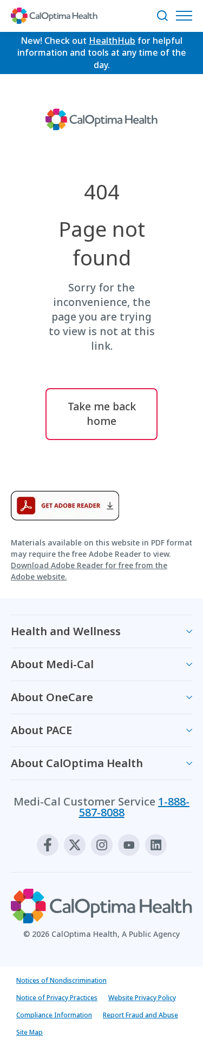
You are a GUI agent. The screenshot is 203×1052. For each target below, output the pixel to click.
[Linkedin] (156, 845)
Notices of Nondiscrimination (61, 980)
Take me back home (102, 413)
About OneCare (52, 697)
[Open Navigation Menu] (187, 15)
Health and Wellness (66, 631)
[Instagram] (102, 845)
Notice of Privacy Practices (56, 997)
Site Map (29, 1032)
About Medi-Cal (52, 664)
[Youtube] (129, 845)
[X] (75, 845)
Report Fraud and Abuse (140, 1015)
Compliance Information (54, 1015)
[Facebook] (47, 845)
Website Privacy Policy (142, 997)
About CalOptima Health (77, 763)
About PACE (41, 730)
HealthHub (112, 40)
